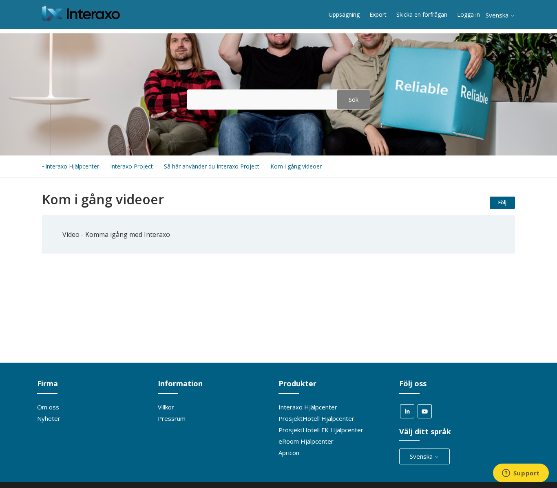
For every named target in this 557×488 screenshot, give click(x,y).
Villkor (166, 407)
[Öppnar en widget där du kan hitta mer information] (521, 474)
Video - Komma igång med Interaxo (116, 234)
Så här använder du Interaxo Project (211, 166)
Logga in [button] (468, 14)
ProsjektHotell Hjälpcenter (316, 418)
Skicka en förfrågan (421, 14)
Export (378, 14)
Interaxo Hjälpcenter (72, 166)
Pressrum (172, 418)
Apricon (288, 453)
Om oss (48, 407)
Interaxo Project (131, 166)
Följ (502, 202)
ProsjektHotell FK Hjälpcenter (320, 430)
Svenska (498, 15)
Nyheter (48, 418)
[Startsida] (81, 18)
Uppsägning (344, 14)
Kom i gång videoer (296, 166)
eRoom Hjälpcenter (306, 441)
